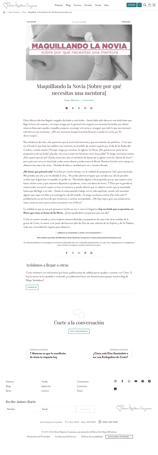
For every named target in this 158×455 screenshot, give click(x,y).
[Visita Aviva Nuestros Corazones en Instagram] (115, 381)
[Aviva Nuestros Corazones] (20, 5)
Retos (8, 391)
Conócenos (82, 386)
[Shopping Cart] (149, 5)
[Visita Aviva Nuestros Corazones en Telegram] (149, 381)
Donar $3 (32, 287)
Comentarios (88, 100)
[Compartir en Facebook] (73, 108)
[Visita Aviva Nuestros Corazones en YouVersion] (115, 389)
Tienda (98, 5)
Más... (107, 5)
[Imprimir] (91, 108)
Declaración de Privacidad (38, 436)
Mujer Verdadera (14, 12)
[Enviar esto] (85, 108)
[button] (153, 4)
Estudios (88, 5)
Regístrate (85, 409)
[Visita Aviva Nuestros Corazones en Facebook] (122, 381)
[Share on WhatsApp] (79, 108)
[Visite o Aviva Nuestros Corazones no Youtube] (135, 381)
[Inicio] (4, 12)
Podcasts (59, 5)
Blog (24, 12)
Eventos (77, 5)
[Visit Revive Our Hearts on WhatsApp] (129, 381)
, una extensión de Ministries (86, 431)
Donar (131, 5)
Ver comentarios (79, 331)
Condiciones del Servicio (65, 436)
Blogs (68, 5)
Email (44, 409)
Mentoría (75, 100)
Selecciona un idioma (118, 437)
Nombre (11, 409)
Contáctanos (83, 381)
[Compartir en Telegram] (67, 108)
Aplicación (46, 386)
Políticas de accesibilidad (92, 436)
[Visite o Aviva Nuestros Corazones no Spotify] (142, 381)
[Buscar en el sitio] (145, 5)
